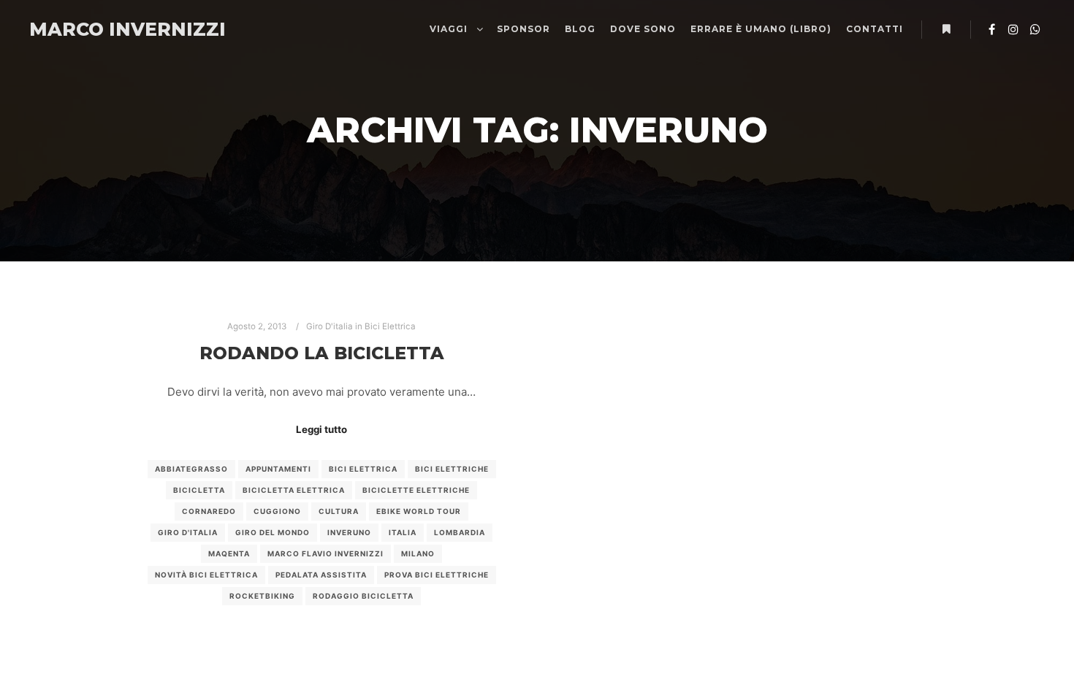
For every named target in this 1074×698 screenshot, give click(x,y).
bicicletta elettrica (294, 490)
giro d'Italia (188, 532)
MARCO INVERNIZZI (102, 29)
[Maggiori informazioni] (946, 29)
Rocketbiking (262, 595)
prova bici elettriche (436, 574)
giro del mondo (272, 532)
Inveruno (349, 532)
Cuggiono (277, 511)
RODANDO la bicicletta (321, 353)
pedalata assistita (321, 574)
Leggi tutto (321, 429)
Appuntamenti (278, 468)
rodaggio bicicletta (363, 595)
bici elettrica (363, 468)
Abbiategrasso (191, 468)
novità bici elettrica (206, 574)
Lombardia (459, 532)
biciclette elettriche (416, 490)
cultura (339, 511)
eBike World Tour (418, 511)
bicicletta (199, 490)
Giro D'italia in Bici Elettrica (361, 326)
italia (402, 532)
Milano (418, 553)
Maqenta (229, 553)
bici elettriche (452, 468)
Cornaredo (209, 511)
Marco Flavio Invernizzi (325, 553)
